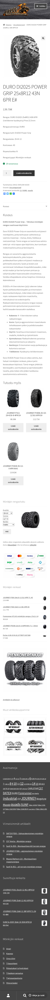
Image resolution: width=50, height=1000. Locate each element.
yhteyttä (33, 545)
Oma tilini (10, 958)
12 (21, 190)
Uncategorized (19, 25)
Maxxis (6, 805)
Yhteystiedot (12, 983)
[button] (43, 38)
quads (30, 190)
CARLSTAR (33, 788)
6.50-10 (38, 779)
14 (33, 783)
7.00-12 (6, 784)
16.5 (43, 784)
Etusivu (8, 25)
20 (21, 788)
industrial (10, 798)
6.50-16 (43, 779)
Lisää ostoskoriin (24, 173)
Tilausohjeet (11, 963)
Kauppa (9, 953)
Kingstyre (41, 798)
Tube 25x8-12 (32, 809)
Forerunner (25, 793)
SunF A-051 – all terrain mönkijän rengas (24, 866)
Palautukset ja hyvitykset (17, 968)
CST (40, 788)
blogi (8, 948)
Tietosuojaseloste (14, 978)
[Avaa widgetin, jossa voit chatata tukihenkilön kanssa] (36, 995)
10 (15, 783)
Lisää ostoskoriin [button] (13, 427)
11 (18, 783)
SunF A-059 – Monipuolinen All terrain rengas (26, 846)
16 (40, 784)
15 (37, 783)
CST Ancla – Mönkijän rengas (18, 841)
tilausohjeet (12, 545)
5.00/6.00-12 (25, 779)
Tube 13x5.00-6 (10, 809)
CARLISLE (24, 789)
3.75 (12, 779)
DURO (24, 190)
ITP (19, 798)
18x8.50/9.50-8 (14, 789)
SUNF (24, 805)
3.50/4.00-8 (6, 779)
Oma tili (8, 995)
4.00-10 (17, 779)
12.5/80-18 (28, 784)
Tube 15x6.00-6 (22, 809)
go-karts (35, 793)
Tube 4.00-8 (33, 805)
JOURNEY (28, 798)
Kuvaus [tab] (6, 206)
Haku (25, 995)
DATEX (7, 793)
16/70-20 (6, 788)
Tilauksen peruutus (14, 973)
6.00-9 (33, 779)
